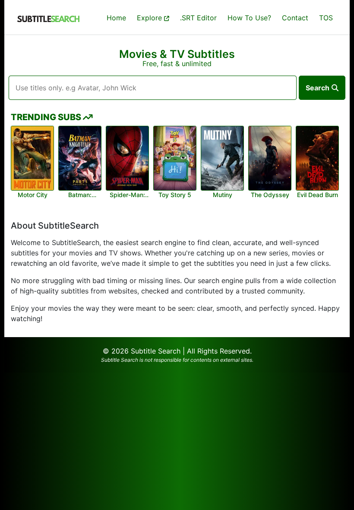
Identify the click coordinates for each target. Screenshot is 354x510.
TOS (326, 17)
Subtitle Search (155, 351)
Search (317, 87)
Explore (150, 17)
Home (116, 17)
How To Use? (249, 17)
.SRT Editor (198, 17)
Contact (295, 17)
